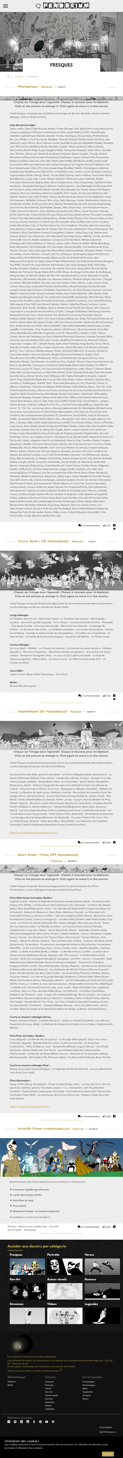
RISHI (10, 1385)
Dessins (19, 77)
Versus (48, 1389)
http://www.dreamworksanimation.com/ (34, 833)
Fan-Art (49, 1392)
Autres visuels (51, 1395)
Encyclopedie (92, 1377)
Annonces (49, 1402)
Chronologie (88, 1382)
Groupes (86, 1395)
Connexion (105, 1427)
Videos (48, 1406)
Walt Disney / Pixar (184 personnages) (48, 855)
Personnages (88, 1385)
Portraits (49, 1385)
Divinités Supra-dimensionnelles (43, 1129)
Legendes (49, 1409)
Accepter (108, 1454)
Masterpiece (28, 87)
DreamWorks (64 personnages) (42, 711)
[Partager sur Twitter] (113, 529)
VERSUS (11, 1382)
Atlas (84, 1389)
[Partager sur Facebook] (113, 526)
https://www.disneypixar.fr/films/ (30, 1107)
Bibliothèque (17, 1377)
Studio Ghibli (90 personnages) (43, 541)
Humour (49, 1399)
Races (85, 1399)
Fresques (46, 87)
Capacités (87, 1392)
